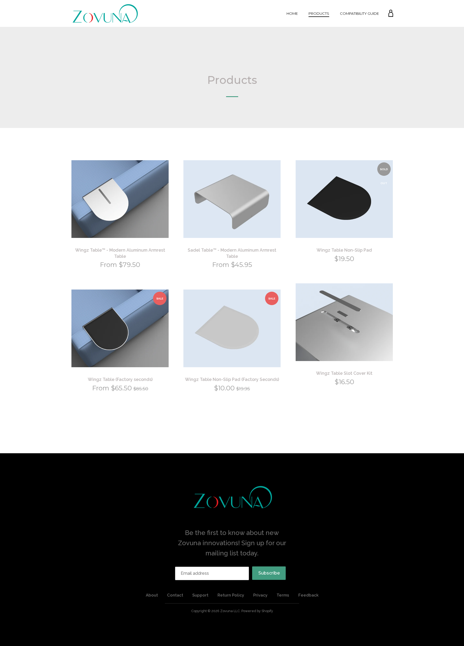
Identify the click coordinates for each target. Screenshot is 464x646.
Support (200, 595)
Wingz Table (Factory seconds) (120, 379)
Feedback (308, 595)
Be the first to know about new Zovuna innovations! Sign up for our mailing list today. (232, 543)
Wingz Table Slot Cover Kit (344, 373)
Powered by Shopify (257, 611)
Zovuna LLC (230, 611)
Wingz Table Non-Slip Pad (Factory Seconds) (232, 379)
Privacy (260, 595)
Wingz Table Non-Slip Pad (344, 250)
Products (319, 13)
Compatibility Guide (359, 13)
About (152, 595)
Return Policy (231, 595)
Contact (175, 595)
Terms (283, 595)
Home (292, 13)
